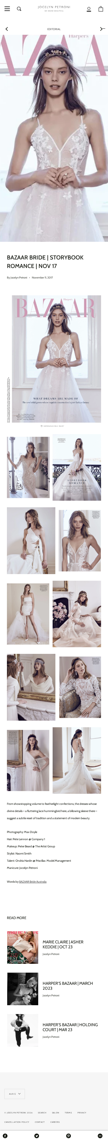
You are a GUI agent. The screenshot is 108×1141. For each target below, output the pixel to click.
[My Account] (88, 9)
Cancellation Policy (16, 1122)
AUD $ (12, 1094)
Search (42, 1112)
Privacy (82, 1112)
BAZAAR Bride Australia (33, 881)
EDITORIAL (54, 29)
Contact (40, 1122)
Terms (68, 1112)
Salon (55, 1112)
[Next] (101, 29)
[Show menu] (7, 9)
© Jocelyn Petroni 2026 (18, 1112)
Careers (55, 1122)
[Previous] (7, 29)
